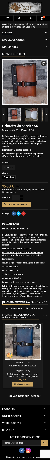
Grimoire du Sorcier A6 (22, 366)
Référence (7, 130)
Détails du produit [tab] (15, 228)
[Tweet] (19, 213)
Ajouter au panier (16, 204)
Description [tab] (10, 223)
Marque (25, 130)
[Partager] (14, 213)
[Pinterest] (23, 213)
